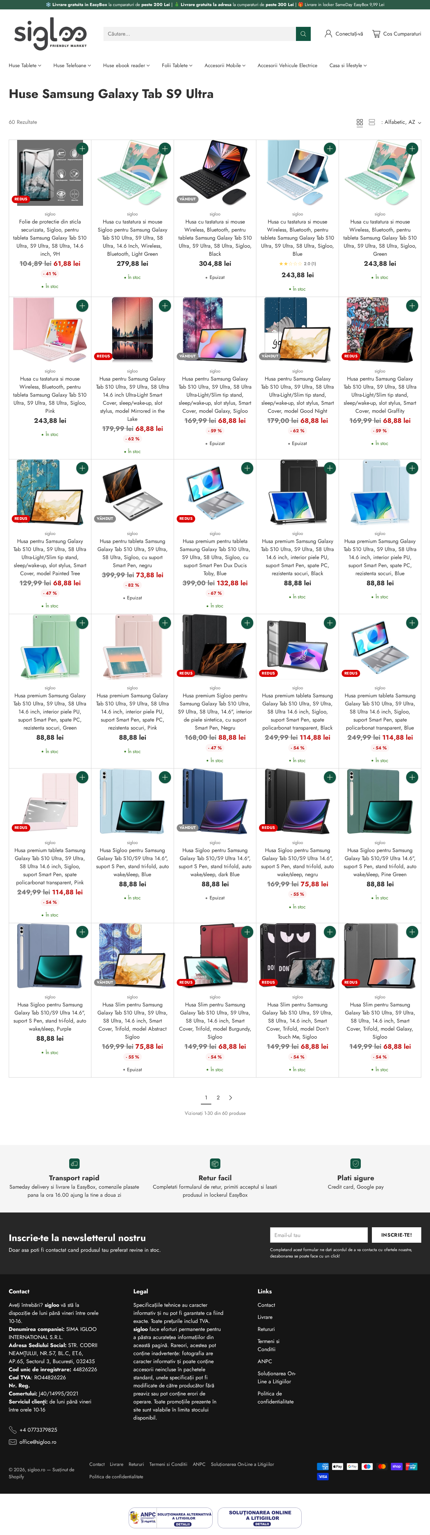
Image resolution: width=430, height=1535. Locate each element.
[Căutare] (303, 34)
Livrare (265, 1317)
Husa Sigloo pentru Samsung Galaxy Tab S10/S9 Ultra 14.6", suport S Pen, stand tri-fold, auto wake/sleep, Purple (49, 1017)
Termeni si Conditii (269, 1345)
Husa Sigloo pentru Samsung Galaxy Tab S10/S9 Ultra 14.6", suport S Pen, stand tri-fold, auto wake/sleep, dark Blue (215, 862)
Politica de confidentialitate (276, 1397)
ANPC (265, 1361)
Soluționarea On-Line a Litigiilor (277, 1377)
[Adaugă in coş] (82, 149)
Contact (266, 1305)
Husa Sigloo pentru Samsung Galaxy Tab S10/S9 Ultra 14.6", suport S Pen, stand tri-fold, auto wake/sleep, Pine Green (380, 862)
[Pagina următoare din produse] (230, 1097)
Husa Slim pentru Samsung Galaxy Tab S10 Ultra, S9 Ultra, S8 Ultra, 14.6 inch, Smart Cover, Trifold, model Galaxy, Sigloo (380, 1021)
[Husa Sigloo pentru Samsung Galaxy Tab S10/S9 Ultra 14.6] (132, 801)
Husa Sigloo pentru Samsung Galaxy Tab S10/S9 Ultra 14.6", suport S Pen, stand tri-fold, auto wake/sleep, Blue (132, 862)
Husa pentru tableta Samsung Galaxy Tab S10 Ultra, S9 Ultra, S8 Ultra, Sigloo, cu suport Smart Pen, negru (132, 553)
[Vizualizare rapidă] (82, 163)
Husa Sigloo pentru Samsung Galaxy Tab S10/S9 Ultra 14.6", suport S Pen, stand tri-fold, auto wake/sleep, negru (297, 862)
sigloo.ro (36, 1469)
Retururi (266, 1329)
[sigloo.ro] (51, 34)
